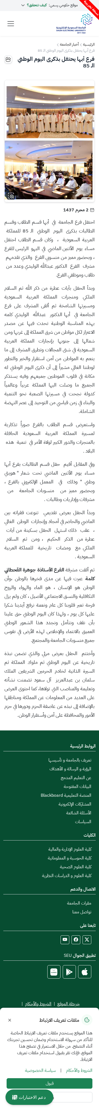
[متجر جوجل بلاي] (69, 972)
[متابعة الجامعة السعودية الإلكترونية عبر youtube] (65, 939)
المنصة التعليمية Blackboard (66, 795)
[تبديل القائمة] (11, 24)
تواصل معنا (81, 912)
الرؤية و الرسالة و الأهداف (70, 769)
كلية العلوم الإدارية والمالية (69, 849)
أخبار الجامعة (69, 44)
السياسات (83, 821)
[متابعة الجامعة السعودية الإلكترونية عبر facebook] (76, 939)
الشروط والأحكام (38, 1004)
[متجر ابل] (84, 972)
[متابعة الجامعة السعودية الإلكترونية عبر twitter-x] (86, 939)
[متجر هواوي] (54, 972)
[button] (29, 1097)
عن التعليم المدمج (76, 777)
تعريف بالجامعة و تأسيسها (69, 760)
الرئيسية (89, 44)
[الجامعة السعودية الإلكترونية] (74, 23)
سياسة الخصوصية (40, 1070)
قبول (50, 1083)
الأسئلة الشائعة (78, 813)
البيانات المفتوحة (77, 786)
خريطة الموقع (68, 1004)
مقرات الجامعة (79, 903)
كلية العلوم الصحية (75, 867)
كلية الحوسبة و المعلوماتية (69, 858)
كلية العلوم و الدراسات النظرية (66, 875)
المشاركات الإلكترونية (75, 804)
